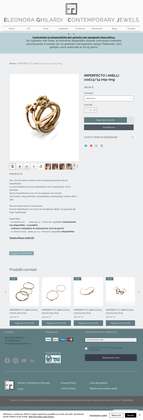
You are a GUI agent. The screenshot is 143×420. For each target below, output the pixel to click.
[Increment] (95, 110)
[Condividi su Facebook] (86, 145)
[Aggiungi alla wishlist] (131, 120)
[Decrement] (86, 110)
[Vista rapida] (56, 291)
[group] (72, 301)
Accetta (130, 415)
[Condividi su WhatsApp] (96, 145)
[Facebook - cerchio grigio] (7, 360)
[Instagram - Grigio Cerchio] (15, 360)
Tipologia (89, 93)
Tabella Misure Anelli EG (21, 238)
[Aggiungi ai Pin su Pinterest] (91, 145)
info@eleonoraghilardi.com (17, 343)
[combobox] (109, 98)
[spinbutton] (90, 110)
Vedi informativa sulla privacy (41, 416)
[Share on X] (101, 145)
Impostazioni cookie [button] (98, 415)
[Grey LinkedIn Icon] (32, 360)
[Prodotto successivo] (139, 291)
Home (12, 63)
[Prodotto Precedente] (5, 291)
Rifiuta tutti (116, 415)
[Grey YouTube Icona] (24, 360)
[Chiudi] (139, 415)
